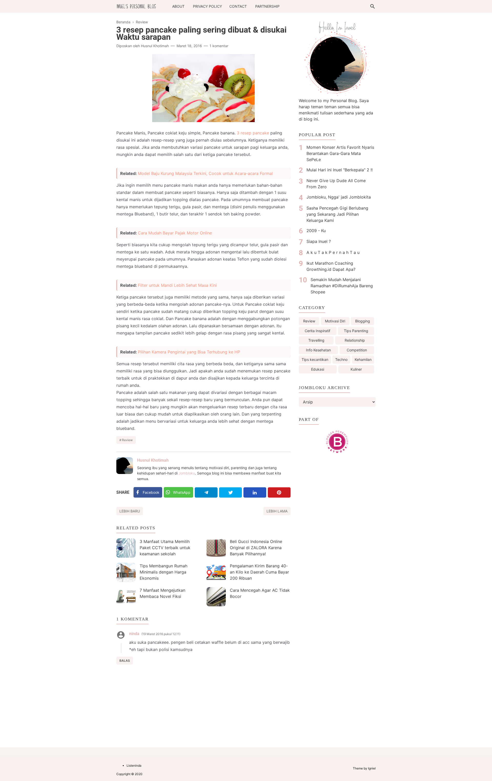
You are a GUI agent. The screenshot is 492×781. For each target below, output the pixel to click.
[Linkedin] (254, 492)
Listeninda (134, 765)
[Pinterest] (279, 492)
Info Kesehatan (318, 350)
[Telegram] (206, 492)
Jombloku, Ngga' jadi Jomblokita (338, 197)
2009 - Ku (316, 230)
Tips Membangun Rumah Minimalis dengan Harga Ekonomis (163, 572)
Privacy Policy (207, 6)
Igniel (372, 768)
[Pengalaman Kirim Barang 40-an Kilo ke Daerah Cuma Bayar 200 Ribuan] (216, 572)
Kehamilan (363, 359)
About (178, 6)
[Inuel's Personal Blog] (136, 5)
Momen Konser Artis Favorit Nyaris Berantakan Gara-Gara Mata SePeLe (340, 153)
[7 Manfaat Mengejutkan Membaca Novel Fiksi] (126, 596)
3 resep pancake (253, 132)
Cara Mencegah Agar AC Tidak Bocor (260, 593)
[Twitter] (230, 492)
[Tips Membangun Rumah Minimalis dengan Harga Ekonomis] (126, 572)
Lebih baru (129, 511)
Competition (357, 350)
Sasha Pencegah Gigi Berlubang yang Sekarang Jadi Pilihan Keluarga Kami (337, 214)
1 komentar (219, 46)
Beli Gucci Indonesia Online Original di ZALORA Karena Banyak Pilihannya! (256, 547)
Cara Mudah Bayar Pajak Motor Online (175, 232)
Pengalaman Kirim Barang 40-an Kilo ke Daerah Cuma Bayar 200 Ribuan (259, 572)
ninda (134, 633)
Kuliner (356, 369)
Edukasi (317, 369)
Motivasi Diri (335, 321)
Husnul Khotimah (153, 460)
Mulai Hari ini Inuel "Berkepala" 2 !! (339, 169)
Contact (238, 6)
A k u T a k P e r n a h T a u (333, 252)
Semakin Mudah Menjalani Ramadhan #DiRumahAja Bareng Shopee (342, 285)
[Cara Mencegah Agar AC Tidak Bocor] (216, 596)
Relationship (355, 340)
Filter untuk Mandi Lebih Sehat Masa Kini (177, 285)
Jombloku (187, 473)
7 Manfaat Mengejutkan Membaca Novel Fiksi (162, 593)
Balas (124, 661)
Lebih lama (277, 511)
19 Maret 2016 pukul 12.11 (160, 634)
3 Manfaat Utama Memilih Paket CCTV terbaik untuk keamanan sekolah (165, 547)
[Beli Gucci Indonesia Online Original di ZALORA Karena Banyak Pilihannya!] (216, 548)
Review (127, 440)
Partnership (267, 6)
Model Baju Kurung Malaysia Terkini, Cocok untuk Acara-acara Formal (205, 173)
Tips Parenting (356, 331)
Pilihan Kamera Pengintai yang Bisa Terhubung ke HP (189, 351)
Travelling (316, 340)
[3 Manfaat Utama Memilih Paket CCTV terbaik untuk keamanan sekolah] (126, 548)
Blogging (362, 321)
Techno (341, 359)
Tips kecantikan (315, 359)
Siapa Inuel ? (318, 241)
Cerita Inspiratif (317, 331)
